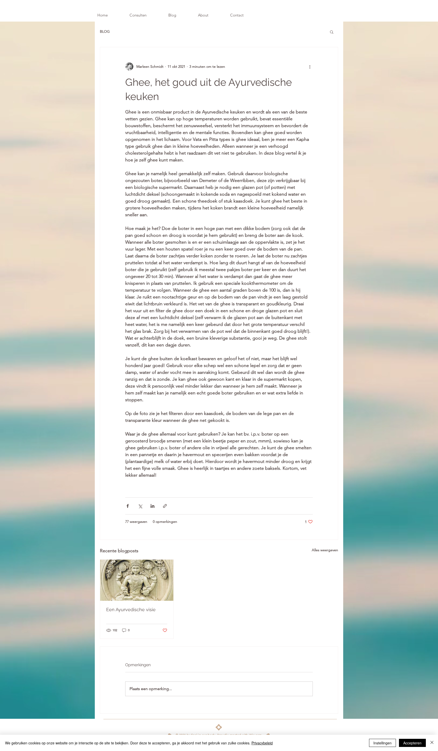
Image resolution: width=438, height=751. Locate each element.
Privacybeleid (262, 742)
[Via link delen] (164, 506)
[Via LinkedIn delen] (152, 506)
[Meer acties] (310, 66)
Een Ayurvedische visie (131, 609)
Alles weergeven (325, 550)
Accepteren (412, 742)
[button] (331, 32)
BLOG (105, 31)
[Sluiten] (432, 743)
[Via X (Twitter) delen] (140, 506)
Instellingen (382, 742)
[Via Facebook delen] (127, 506)
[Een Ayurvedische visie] (136, 580)
